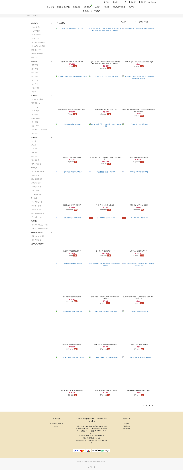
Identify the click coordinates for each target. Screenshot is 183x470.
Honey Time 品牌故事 (56, 424)
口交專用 (34, 149)
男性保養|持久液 (37, 217)
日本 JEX (34, 122)
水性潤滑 (34, 141)
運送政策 (126, 424)
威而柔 (33, 145)
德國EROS (35, 126)
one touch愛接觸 (37, 53)
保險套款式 (34, 61)
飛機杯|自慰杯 (36, 206)
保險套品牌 (77, 7)
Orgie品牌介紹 (87, 11)
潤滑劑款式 (34, 137)
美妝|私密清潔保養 (119, 7)
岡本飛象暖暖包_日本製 (39, 225)
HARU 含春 (35, 38)
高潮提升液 (35, 160)
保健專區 (131, 7)
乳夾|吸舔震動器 (37, 179)
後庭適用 (34, 156)
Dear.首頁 (50, 7)
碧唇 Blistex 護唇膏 (37, 236)
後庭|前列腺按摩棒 (37, 213)
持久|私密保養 (36, 164)
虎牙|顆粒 (34, 69)
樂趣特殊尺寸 (36, 50)
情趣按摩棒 (35, 175)
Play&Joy (34, 107)
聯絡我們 (97, 11)
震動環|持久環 (36, 209)
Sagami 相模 (35, 31)
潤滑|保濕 (34, 80)
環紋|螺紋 (34, 72)
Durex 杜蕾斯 (36, 34)
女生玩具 (97, 7)
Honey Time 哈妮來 (38, 46)
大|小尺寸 (34, 84)
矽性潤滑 (34, 152)
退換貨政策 (126, 426)
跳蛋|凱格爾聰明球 (37, 171)
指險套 (33, 92)
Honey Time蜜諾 (37, 99)
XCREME (34, 114)
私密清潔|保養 (36, 240)
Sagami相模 (35, 118)
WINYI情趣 (35, 190)
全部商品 (29, 15)
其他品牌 (34, 133)
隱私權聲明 (126, 428)
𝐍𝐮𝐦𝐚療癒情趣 (36, 194)
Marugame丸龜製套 (38, 42)
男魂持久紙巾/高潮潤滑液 (40, 130)
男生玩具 (107, 7)
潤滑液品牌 (87, 7)
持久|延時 (34, 76)
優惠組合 (34, 57)
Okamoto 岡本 (36, 27)
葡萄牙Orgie (35, 103)
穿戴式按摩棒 (36, 183)
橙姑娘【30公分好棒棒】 (39, 228)
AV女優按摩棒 (36, 187)
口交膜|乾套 (35, 88)
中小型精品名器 (36, 202)
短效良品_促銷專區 (63, 7)
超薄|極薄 (34, 65)
